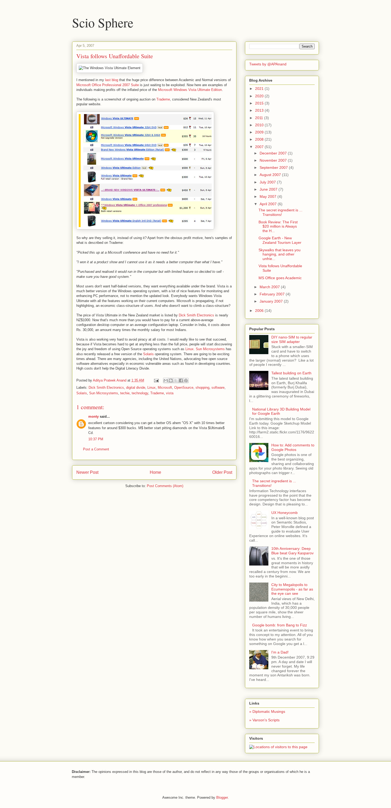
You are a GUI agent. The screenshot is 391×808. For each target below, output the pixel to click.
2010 (260, 125)
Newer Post (87, 472)
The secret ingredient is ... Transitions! (280, 212)
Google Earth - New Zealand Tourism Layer (280, 240)
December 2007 (274, 153)
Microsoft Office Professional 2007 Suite (107, 85)
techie (125, 393)
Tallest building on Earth (291, 373)
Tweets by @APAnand (267, 64)
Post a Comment (96, 449)
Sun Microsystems (210, 349)
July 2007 (268, 182)
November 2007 (274, 160)
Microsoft (165, 388)
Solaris (148, 354)
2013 (260, 110)
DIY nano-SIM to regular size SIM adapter (291, 339)
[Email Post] (156, 380)
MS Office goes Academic (280, 278)
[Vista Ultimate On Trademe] (145, 228)
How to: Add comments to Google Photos (292, 447)
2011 (259, 118)
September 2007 (274, 167)
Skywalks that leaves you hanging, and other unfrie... (280, 254)
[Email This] (165, 380)
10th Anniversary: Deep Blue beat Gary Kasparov (292, 550)
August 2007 (271, 175)
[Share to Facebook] (181, 380)
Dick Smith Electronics (196, 315)
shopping (202, 388)
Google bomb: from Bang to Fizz (279, 625)
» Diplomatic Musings (267, 711)
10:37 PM (95, 439)
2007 (260, 147)
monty (93, 416)
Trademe (163, 99)
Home (155, 472)
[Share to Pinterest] (186, 380)
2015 (260, 103)
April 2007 (269, 204)
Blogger (222, 797)
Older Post (222, 472)
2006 (260, 310)
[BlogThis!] (170, 380)
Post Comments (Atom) (165, 486)
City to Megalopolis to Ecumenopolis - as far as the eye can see (292, 589)
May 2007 (268, 196)
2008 (260, 139)
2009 (260, 132)
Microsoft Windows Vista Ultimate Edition (190, 90)
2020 (260, 96)
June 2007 (269, 189)
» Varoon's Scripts (264, 720)
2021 (260, 88)
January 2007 (272, 301)
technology (140, 393)
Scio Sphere (102, 22)
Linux (189, 349)
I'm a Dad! (280, 652)
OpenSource (183, 388)
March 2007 (270, 287)
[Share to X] (175, 380)
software (217, 388)
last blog (111, 80)
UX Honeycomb (284, 512)
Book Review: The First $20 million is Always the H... (278, 226)
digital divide (135, 388)
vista (169, 393)
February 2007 (273, 294)
